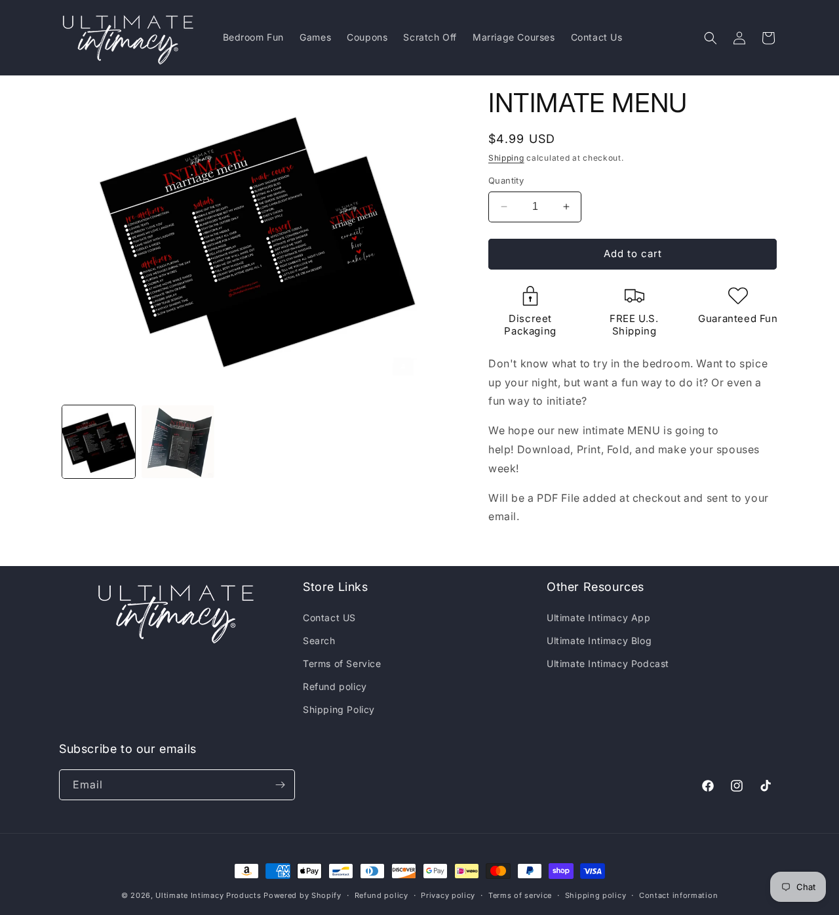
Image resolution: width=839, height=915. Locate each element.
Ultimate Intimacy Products (208, 895)
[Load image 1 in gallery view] (98, 441)
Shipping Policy (339, 709)
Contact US (329, 617)
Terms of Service (342, 663)
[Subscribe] (279, 784)
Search (319, 640)
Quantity (506, 180)
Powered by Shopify (302, 895)
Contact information (678, 895)
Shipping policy (596, 895)
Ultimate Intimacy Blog (599, 640)
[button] (710, 38)
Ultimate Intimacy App (599, 617)
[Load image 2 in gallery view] (178, 441)
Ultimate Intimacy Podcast (608, 663)
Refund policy (335, 686)
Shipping (506, 158)
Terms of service (520, 895)
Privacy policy (448, 895)
